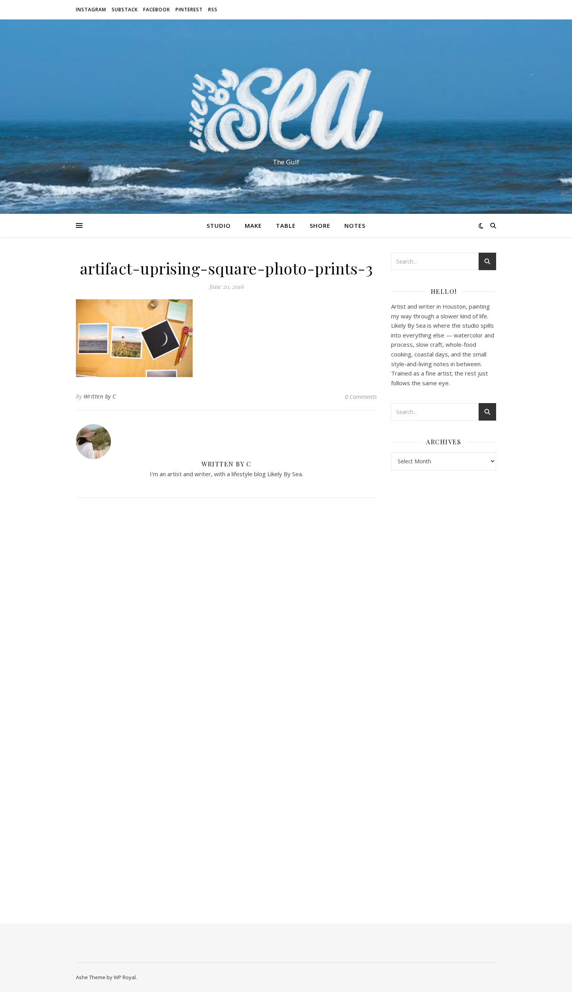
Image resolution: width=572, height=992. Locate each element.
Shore (320, 225)
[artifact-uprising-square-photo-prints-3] (226, 338)
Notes (354, 225)
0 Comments (361, 396)
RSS (213, 9)
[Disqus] (226, 607)
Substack (125, 9)
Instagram (91, 9)
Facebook (156, 9)
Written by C (100, 396)
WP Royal (125, 977)
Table (286, 225)
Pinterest (189, 9)
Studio (219, 225)
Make (253, 225)
